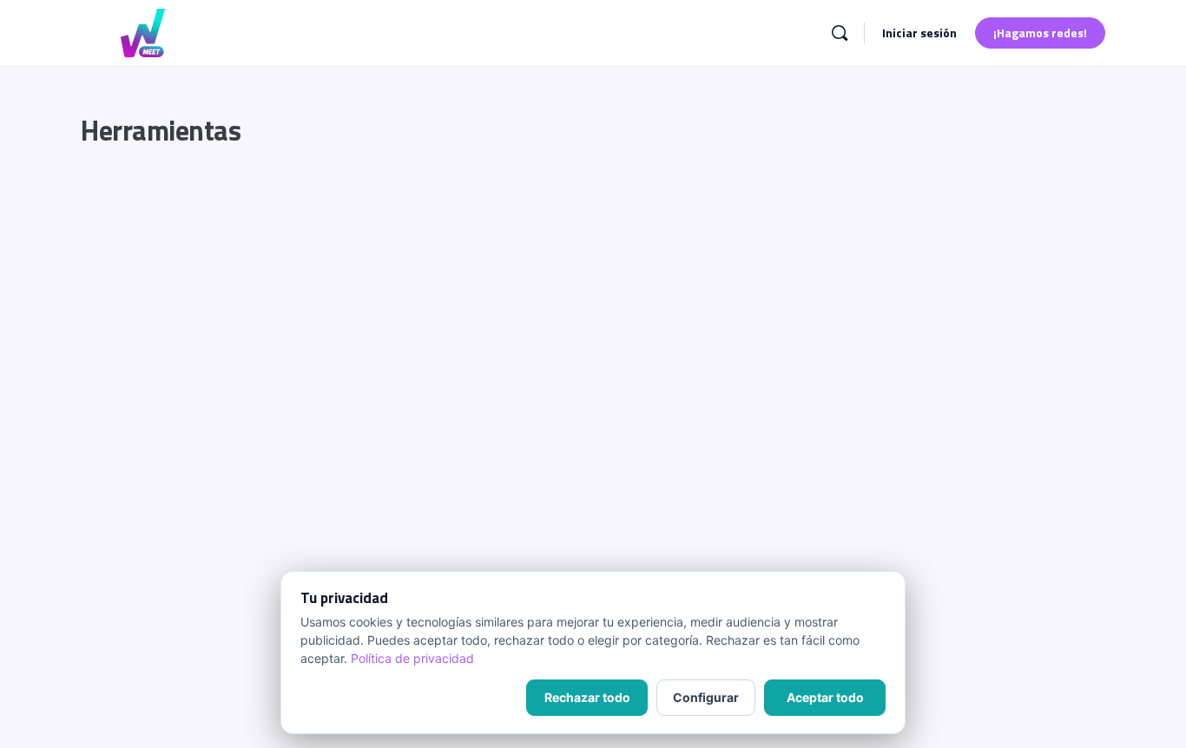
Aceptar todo (825, 697)
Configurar (706, 697)
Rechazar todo (587, 697)
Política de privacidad (412, 658)
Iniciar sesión (919, 32)
